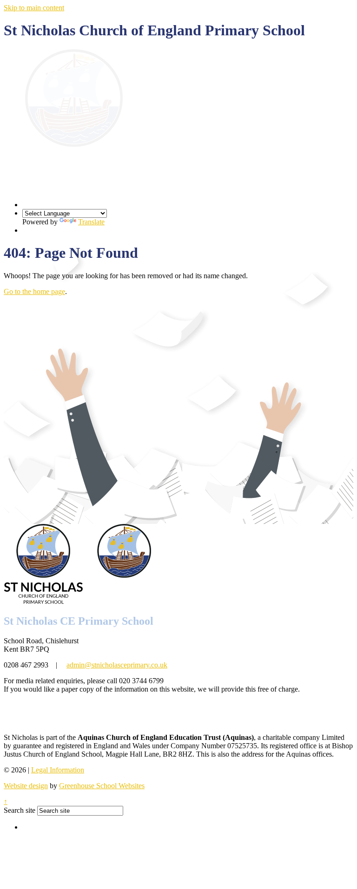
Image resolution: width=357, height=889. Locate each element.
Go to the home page (34, 291)
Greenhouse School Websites (102, 786)
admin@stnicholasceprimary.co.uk (116, 665)
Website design (26, 786)
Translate (91, 222)
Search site (19, 810)
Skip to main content (34, 8)
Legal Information (57, 770)
